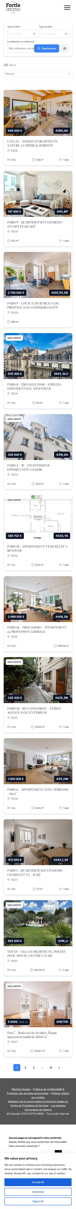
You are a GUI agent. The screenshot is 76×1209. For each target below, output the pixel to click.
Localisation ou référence (20, 41)
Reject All (38, 1201)
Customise (38, 1191)
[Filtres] (65, 48)
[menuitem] (65, 7)
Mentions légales (21, 1089)
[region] (38, 1181)
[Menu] (65, 7)
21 (51, 1067)
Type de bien (45, 26)
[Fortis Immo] (31, 7)
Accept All (38, 1182)
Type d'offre (13, 26)
